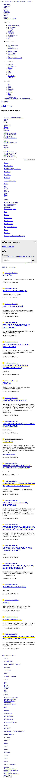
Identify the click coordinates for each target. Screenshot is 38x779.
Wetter (6, 14)
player (6, 119)
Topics (6, 184)
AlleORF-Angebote (10, 764)
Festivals (31, 256)
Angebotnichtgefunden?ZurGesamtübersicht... (18, 98)
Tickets (10, 30)
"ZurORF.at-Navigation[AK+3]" (22, 1)
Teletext (10, 68)
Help (9, 94)
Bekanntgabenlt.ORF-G (15, 58)
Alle (8, 256)
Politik (6, 190)
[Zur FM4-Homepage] (4, 101)
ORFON (7, 6)
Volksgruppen (12, 97)
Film (5, 187)
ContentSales (11, 53)
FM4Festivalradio (9, 205)
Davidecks (7, 172)
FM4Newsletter (8, 224)
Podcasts (6, 128)
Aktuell (6, 199)
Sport (5, 15)
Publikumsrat (11, 54)
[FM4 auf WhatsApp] (10, 138)
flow (5, 120)
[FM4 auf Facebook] (10, 134)
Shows (6, 163)
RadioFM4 (11, 77)
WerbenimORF (12, 51)
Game (6, 193)
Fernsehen (7, 4)
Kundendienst (12, 27)
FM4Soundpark (8, 221)
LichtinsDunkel (12, 35)
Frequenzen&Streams (10, 227)
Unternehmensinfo (13, 45)
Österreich (7, 12)
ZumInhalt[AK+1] (6, 1)
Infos (5, 212)
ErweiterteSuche (30, 263)
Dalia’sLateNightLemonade (12, 169)
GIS (9, 38)
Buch (5, 195)
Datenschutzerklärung (10, 769)
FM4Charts (7, 207)
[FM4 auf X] (8, 136)
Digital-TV (11, 36)
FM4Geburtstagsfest (10, 204)
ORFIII (10, 69)
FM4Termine (8, 247)
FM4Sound (7, 125)
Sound (6, 9)
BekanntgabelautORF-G (11, 773)
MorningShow (8, 166)
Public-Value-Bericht (13, 25)
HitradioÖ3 (11, 76)
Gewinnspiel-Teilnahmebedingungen (14, 236)
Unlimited (7, 178)
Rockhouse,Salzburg (11, 273)
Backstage (11, 29)
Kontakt (6, 215)
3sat (9, 71)
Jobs (9, 56)
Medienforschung (13, 48)
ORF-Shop (11, 33)
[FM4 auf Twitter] (9, 155)
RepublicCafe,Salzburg (12, 600)
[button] (13, 117)
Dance (6, 127)
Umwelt (6, 191)
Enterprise (10, 47)
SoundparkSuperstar (10, 209)
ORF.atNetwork (9, 734)
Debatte (6, 11)
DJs (17, 256)
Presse (9, 50)
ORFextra (11, 32)
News (6, 17)
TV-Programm (12, 66)
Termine (6, 130)
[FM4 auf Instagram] (10, 133)
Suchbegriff (4, 159)
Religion (10, 95)
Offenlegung (7, 772)
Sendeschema (8, 218)
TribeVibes (7, 175)
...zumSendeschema (10, 181)
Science (10, 92)
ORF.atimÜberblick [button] (10, 19)
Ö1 (9, 74)
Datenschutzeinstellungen (11, 770)
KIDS (6, 7)
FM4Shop (7, 233)
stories (6, 122)
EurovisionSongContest (11, 202)
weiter (13, 267)
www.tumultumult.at (9, 454)
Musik (6, 188)
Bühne (25, 256)
